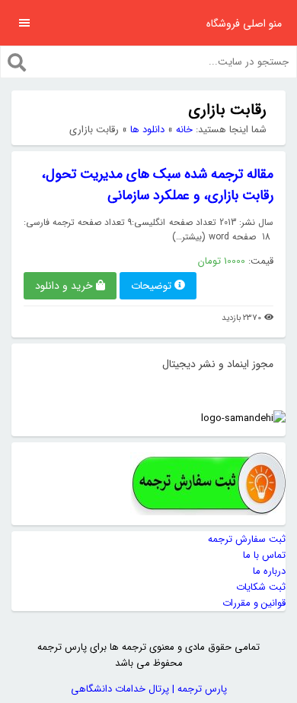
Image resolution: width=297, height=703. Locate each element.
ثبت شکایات (261, 587)
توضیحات (151, 285)
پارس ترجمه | (198, 689)
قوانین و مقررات (254, 603)
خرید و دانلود (64, 285)
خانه (184, 130)
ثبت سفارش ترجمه (247, 539)
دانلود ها (147, 130)
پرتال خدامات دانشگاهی (120, 689)
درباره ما (269, 571)
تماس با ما (264, 555)
